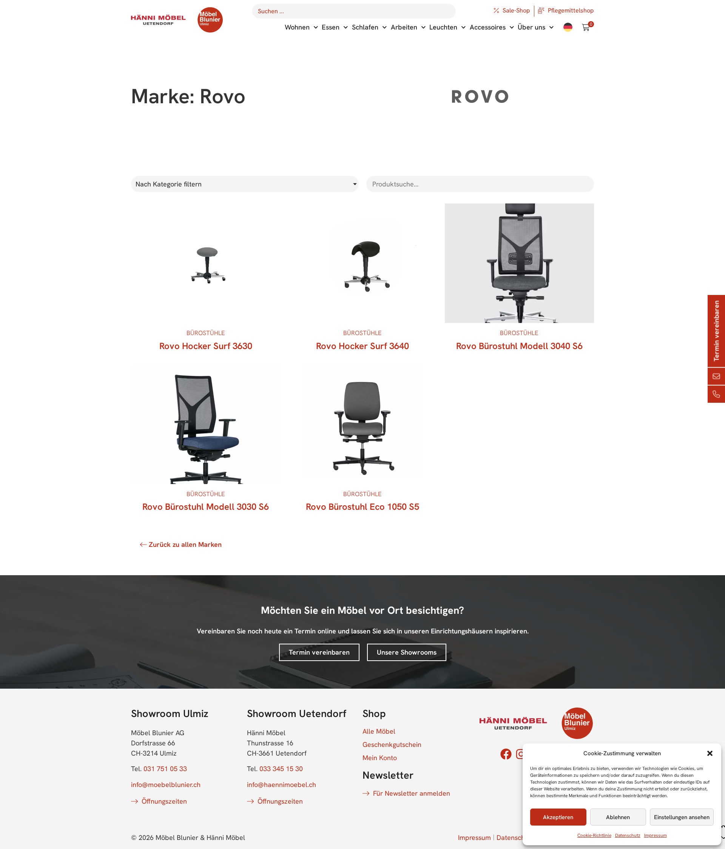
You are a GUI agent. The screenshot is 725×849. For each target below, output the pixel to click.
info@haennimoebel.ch (281, 784)
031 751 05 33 (165, 768)
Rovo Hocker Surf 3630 (205, 346)
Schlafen (365, 27)
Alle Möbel (378, 731)
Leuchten (443, 27)
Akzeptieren (558, 817)
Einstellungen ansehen (682, 817)
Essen (330, 27)
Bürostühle (206, 333)
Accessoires (488, 27)
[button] (710, 753)
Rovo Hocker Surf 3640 (362, 346)
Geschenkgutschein (391, 744)
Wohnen (297, 27)
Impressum (655, 835)
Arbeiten (404, 27)
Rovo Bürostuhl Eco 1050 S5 (362, 506)
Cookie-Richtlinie (594, 835)
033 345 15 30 (281, 768)
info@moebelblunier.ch (166, 784)
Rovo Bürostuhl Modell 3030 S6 (205, 506)
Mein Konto (379, 758)
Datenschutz (627, 835)
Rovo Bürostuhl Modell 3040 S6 (519, 346)
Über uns (531, 27)
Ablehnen (618, 817)
